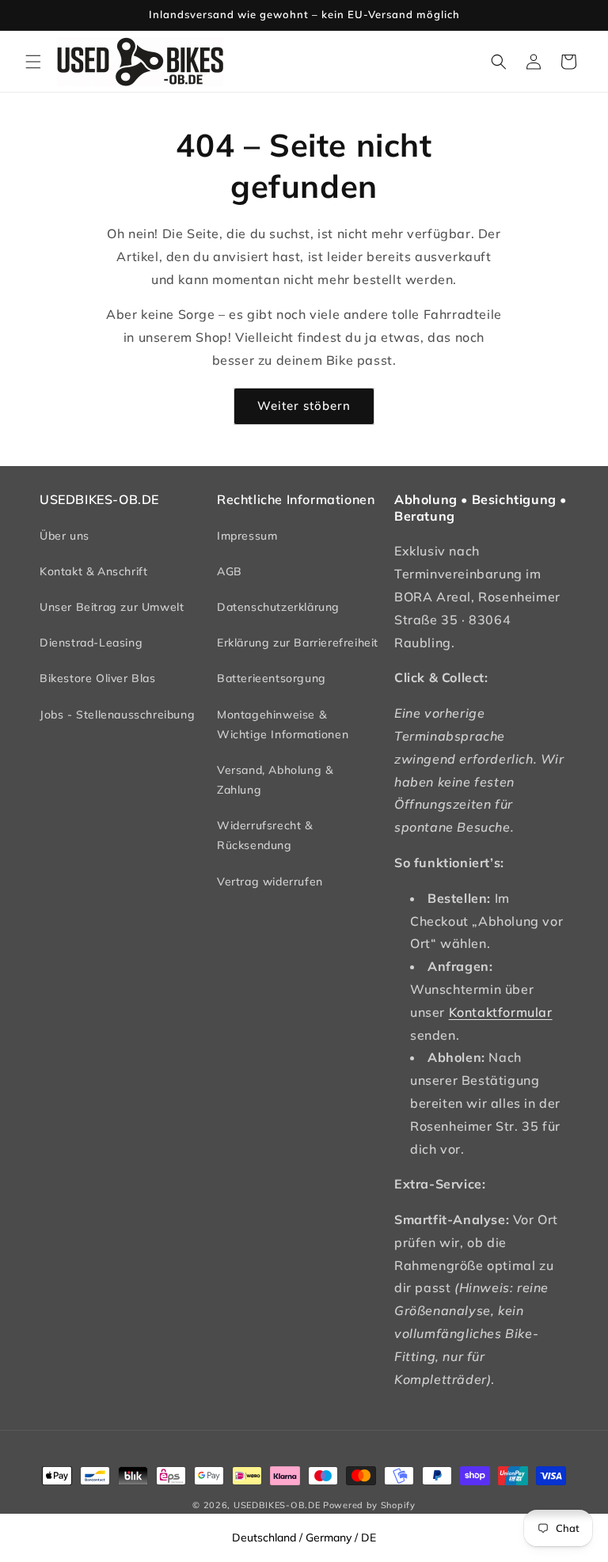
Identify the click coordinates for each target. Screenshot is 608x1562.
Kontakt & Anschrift (93, 571)
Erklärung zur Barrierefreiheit (297, 642)
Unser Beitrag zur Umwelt (112, 607)
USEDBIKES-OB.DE (277, 1505)
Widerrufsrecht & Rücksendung (265, 835)
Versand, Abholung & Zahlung (274, 780)
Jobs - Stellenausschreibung (117, 714)
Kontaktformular (501, 1012)
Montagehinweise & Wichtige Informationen (282, 724)
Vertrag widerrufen (270, 881)
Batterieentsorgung (271, 678)
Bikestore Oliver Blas (98, 678)
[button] (33, 61)
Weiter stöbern (304, 405)
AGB (229, 571)
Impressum (247, 536)
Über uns (64, 536)
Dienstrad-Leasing (91, 642)
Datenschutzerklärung (278, 607)
